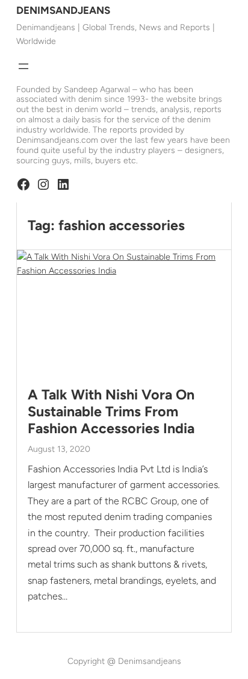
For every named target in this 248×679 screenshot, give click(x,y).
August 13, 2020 (59, 449)
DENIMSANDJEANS (63, 10)
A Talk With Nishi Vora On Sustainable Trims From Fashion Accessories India (111, 412)
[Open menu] (23, 66)
